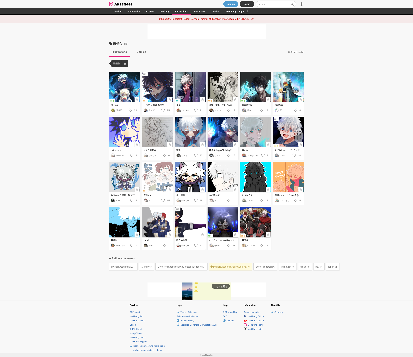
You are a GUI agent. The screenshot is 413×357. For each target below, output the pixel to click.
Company (278, 312)
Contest (150, 11)
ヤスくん (218, 110)
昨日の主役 (181, 240)
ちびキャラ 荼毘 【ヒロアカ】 (125, 195)
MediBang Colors (138, 337)
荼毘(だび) (247, 105)
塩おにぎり (285, 200)
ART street (135, 312)
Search (292, 4)
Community (134, 11)
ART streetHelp (230, 312)
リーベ (119, 200)
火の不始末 (214, 195)
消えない (115, 105)
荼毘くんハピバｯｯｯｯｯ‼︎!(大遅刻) (289, 195)
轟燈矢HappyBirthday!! (220, 150)
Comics (215, 11)
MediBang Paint (137, 320)
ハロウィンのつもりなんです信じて (223, 240)
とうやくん (247, 195)
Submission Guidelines (187, 316)
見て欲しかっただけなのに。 (288, 150)
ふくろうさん (253, 200)
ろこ (151, 200)
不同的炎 (279, 105)
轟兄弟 (245, 240)
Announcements (251, 312)
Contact (230, 320)
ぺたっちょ (116, 150)
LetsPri (133, 324)
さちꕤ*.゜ (153, 110)
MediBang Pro (136, 316)
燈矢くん (148, 195)
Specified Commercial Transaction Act (198, 324)
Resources (199, 11)
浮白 (249, 110)
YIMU (151, 245)
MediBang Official (256, 316)
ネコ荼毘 (180, 195)
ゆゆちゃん (121, 245)
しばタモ (185, 110)
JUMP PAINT (136, 328)
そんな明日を (150, 150)
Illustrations (181, 11)
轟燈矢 (114, 240)
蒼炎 (178, 150)
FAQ (225, 316)
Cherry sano (252, 155)
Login (247, 4)
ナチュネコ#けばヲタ (289, 155)
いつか (147, 240)
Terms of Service (188, 312)
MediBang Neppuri (238, 11)
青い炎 (245, 150)
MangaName (136, 333)
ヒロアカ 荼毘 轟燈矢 (154, 105)
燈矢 (178, 105)
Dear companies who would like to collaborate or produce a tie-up (149, 347)
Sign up (231, 4)
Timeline (117, 11)
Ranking (164, 11)
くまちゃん (186, 155)
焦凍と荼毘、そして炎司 (220, 105)
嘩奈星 (217, 245)
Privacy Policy (187, 320)
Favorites (125, 63)
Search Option (297, 52)
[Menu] (301, 4)
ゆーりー (120, 155)
